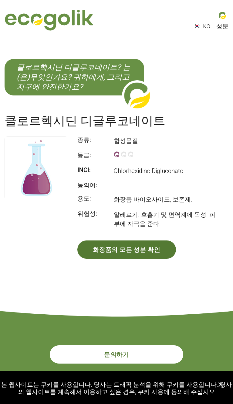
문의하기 (116, 354)
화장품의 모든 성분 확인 (126, 249)
